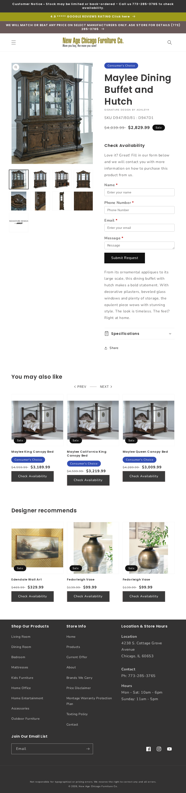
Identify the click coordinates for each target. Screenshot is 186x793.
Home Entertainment (27, 698)
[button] (14, 42)
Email (110, 220)
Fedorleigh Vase (80, 580)
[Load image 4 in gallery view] (83, 179)
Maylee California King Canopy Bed (86, 454)
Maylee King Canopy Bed (32, 452)
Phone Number (119, 202)
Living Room (21, 637)
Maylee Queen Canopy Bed (145, 452)
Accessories (20, 708)
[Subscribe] (88, 749)
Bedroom (18, 657)
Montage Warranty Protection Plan (89, 701)
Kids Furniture (22, 678)
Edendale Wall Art (26, 580)
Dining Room (21, 647)
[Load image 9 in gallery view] (18, 222)
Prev (81, 386)
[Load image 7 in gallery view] (61, 201)
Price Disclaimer (78, 688)
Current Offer (76, 657)
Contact (72, 724)
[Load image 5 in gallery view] (18, 201)
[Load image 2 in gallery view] (40, 179)
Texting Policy (77, 714)
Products (73, 647)
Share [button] (114, 348)
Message (113, 238)
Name (111, 185)
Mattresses (19, 667)
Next (104, 386)
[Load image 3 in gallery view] (61, 179)
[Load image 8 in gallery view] (83, 201)
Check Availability (32, 476)
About (71, 667)
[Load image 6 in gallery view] (40, 201)
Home (71, 637)
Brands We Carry (79, 678)
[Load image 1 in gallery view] (18, 179)
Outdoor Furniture (25, 718)
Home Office (21, 688)
